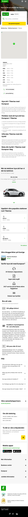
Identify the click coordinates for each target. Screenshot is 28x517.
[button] (14, 44)
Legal (2, 509)
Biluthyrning (4, 28)
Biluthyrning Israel (12, 28)
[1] (14, 203)
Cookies (6, 509)
